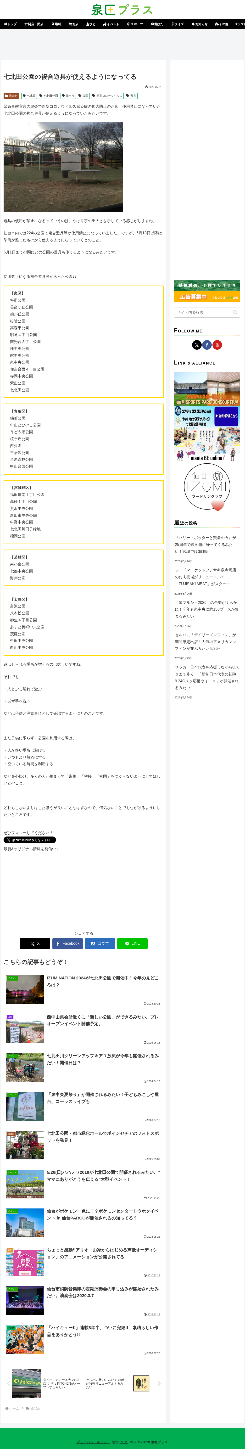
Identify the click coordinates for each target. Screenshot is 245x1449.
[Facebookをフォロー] (207, 345)
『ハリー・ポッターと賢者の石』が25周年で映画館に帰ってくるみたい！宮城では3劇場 (205, 545)
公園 (85, 95)
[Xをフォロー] (197, 345)
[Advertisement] (122, 44)
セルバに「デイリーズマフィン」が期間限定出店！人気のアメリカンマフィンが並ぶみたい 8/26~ (205, 642)
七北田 (31, 95)
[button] (235, 312)
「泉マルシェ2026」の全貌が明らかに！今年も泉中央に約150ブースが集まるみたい (207, 609)
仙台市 (70, 95)
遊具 (133, 95)
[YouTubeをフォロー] (217, 345)
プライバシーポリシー (93, 1442)
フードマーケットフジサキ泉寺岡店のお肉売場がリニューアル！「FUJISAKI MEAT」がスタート (205, 577)
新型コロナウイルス (109, 95)
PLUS (124, 1442)
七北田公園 (51, 95)
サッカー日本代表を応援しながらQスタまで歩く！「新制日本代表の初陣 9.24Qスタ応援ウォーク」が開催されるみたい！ (207, 677)
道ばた (13, 95)
